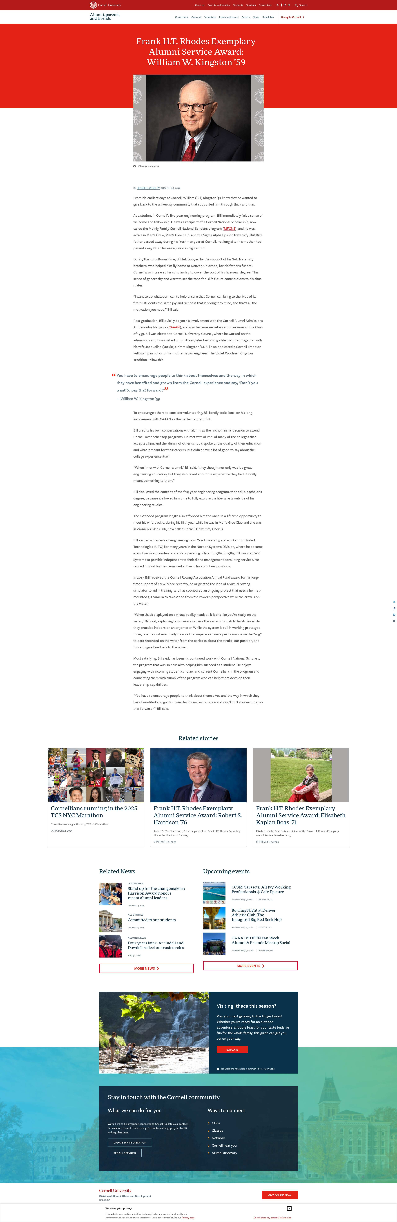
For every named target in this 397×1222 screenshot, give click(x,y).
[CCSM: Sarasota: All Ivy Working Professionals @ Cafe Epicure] (214, 893)
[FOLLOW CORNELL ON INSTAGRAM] (289, 5)
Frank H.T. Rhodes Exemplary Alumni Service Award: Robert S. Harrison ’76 (198, 816)
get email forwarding (157, 1128)
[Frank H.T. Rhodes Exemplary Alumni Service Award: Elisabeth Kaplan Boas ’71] (301, 780)
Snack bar (268, 17)
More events (248, 965)
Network (218, 1137)
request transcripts (133, 1128)
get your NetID (178, 1128)
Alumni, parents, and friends (105, 17)
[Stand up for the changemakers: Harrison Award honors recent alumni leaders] (110, 894)
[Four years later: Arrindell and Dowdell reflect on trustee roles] (110, 946)
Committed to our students (152, 920)
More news (144, 968)
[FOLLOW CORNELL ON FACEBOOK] (281, 5)
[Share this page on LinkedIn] (394, 614)
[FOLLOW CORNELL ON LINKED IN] (285, 5)
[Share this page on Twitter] (394, 601)
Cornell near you (224, 1145)
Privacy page (188, 1217)
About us (199, 5)
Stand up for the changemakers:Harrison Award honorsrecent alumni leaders (156, 893)
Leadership (135, 883)
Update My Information (130, 1142)
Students (238, 5)
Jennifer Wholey (148, 188)
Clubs (216, 1123)
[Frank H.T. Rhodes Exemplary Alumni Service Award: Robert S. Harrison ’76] (198, 780)
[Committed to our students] (110, 921)
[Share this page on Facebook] (394, 607)
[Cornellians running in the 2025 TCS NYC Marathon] (96, 777)
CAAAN (174, 327)
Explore (232, 1050)
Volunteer (210, 17)
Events (246, 17)
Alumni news (137, 938)
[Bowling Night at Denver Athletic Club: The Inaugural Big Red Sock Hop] (214, 918)
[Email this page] (394, 620)
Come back (181, 17)
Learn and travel (229, 17)
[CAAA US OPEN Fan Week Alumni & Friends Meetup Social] (214, 944)
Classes (217, 1130)
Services (251, 5)
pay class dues (120, 1132)
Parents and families (218, 5)
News (256, 17)
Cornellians (265, 5)
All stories (135, 915)
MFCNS (229, 228)
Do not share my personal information (273, 1217)
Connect (196, 17)
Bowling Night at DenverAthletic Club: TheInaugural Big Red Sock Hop (257, 915)
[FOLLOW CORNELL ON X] (277, 5)
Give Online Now (279, 1195)
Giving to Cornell (291, 17)
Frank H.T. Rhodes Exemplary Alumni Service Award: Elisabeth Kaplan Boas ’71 (301, 816)
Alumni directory (224, 1152)
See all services (125, 1153)
